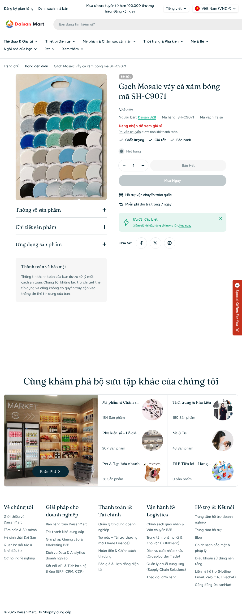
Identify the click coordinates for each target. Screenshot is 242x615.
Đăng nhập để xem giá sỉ (140, 126)
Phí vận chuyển (130, 132)
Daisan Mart (26, 612)
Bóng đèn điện (36, 66)
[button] (237, 307)
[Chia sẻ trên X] (155, 243)
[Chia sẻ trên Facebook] (141, 243)
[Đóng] (220, 218)
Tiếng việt (174, 8)
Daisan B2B (147, 117)
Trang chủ (11, 66)
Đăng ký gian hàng (19, 8)
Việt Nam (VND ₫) (216, 8)
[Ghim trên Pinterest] (169, 243)
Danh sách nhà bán (53, 8)
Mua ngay (185, 225)
